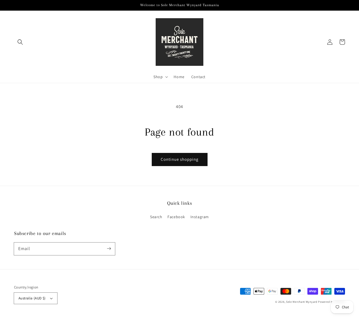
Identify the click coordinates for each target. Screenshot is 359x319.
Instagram (199, 216)
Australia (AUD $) (32, 298)
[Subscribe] (109, 249)
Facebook (176, 216)
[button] (20, 42)
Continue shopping (180, 159)
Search (156, 216)
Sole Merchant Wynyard (301, 302)
